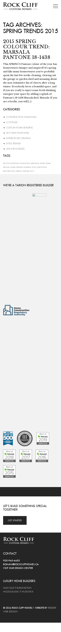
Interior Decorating (18, 138)
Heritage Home (38, 163)
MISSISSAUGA (11, 591)
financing (25, 163)
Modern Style (29, 167)
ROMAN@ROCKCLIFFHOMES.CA (21, 564)
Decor (6, 163)
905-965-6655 (11, 560)
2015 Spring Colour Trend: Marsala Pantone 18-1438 (27, 49)
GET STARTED (15, 520)
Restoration (9, 171)
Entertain (14, 163)
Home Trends (16, 167)
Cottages (12, 122)
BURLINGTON (24, 587)
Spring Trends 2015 (25, 171)
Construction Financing (21, 117)
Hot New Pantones (17, 133)
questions (42, 167)
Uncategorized (15, 148)
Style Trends (13, 143)
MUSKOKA (27, 591)
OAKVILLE (8, 587)
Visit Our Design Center (18, 568)
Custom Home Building (19, 127)
